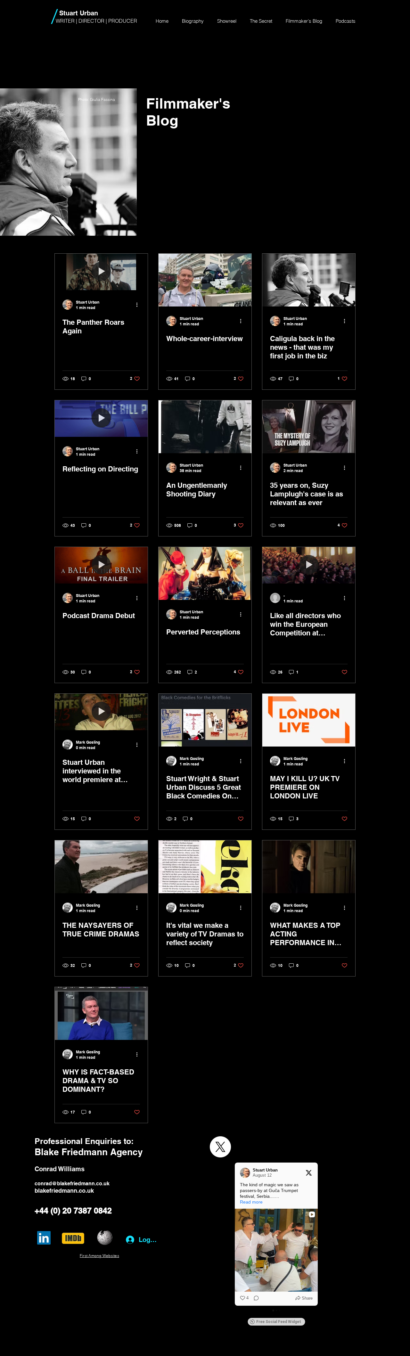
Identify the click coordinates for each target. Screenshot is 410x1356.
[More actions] (139, 304)
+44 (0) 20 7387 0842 (73, 1210)
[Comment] (254, 1298)
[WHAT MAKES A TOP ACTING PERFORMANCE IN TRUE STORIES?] (308, 866)
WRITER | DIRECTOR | (82, 21)
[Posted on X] (309, 1173)
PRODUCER (122, 21)
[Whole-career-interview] (205, 280)
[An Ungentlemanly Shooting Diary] (205, 426)
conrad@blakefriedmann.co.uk (72, 1183)
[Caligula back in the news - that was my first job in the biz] (308, 280)
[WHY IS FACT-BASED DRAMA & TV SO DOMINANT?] (101, 1013)
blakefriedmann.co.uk (64, 1190)
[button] (235, 1234)
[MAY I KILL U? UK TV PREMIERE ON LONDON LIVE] (308, 720)
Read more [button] (251, 1202)
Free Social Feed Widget (278, 1321)
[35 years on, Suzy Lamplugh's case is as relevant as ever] (308, 426)
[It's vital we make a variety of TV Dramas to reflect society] (205, 866)
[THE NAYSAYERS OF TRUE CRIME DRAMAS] (101, 866)
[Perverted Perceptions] (205, 573)
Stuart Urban (78, 13)
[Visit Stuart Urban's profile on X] (245, 1173)
